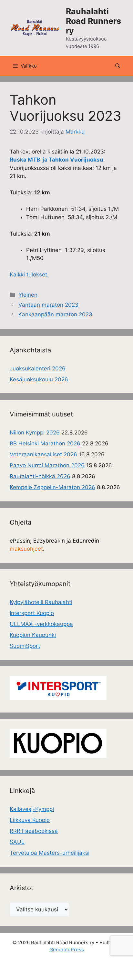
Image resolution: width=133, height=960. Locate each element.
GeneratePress (66, 949)
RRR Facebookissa (34, 831)
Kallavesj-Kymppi (32, 809)
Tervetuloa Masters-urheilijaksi (49, 853)
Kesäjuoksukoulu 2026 (39, 379)
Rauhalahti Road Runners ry (93, 20)
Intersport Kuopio (32, 613)
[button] (118, 66)
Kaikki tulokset (28, 274)
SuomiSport (25, 646)
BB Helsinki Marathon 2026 (45, 443)
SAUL (17, 842)
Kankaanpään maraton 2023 (55, 314)
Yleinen (27, 295)
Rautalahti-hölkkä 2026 (40, 476)
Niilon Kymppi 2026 (35, 432)
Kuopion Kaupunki (33, 635)
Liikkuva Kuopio (30, 820)
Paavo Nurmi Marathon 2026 (47, 465)
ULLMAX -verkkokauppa (41, 624)
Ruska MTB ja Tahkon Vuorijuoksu (56, 159)
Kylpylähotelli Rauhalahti (41, 602)
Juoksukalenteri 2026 (38, 368)
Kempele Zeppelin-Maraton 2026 (52, 487)
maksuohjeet (26, 548)
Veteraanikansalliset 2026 (43, 454)
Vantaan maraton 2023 (48, 305)
